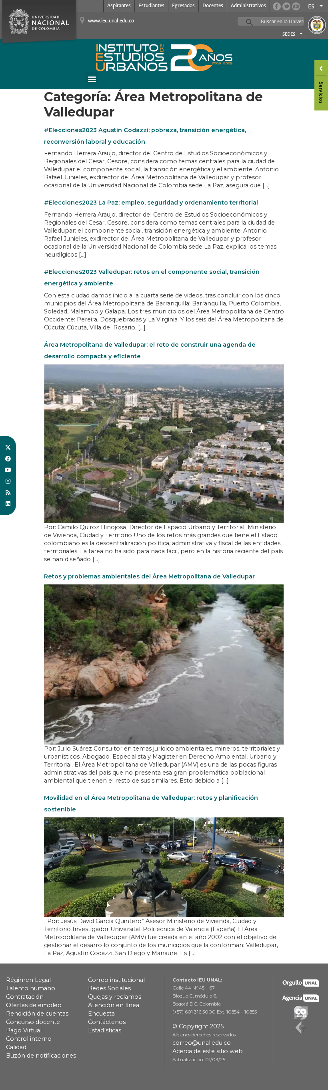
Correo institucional (116, 980)
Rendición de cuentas (37, 1013)
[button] (91, 78)
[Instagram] (8, 481)
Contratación (25, 996)
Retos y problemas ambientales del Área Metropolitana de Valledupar (149, 576)
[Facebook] (8, 458)
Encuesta (101, 1013)
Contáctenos (107, 1022)
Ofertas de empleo (34, 1005)
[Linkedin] (8, 503)
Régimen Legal (28, 980)
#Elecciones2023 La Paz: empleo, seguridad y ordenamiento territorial (151, 202)
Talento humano (30, 988)
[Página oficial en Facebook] (277, 6)
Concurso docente (33, 1022)
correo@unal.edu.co (201, 1042)
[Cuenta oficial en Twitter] (286, 6)
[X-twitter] (8, 447)
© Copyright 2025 (198, 1026)
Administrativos (248, 6)
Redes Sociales (109, 988)
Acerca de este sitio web (207, 1051)
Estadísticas (104, 1030)
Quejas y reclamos (114, 996)
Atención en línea (113, 1005)
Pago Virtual (24, 1030)
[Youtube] (8, 470)
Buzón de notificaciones (41, 1055)
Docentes (212, 6)
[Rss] (8, 492)
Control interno (29, 1038)
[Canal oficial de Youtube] (296, 6)
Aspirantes (119, 6)
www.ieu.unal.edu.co (111, 21)
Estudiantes (151, 6)
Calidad (16, 1047)
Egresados (183, 6)
